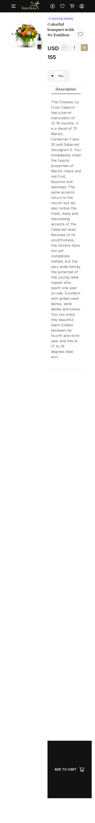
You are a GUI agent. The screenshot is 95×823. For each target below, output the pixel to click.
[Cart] (72, 6)
